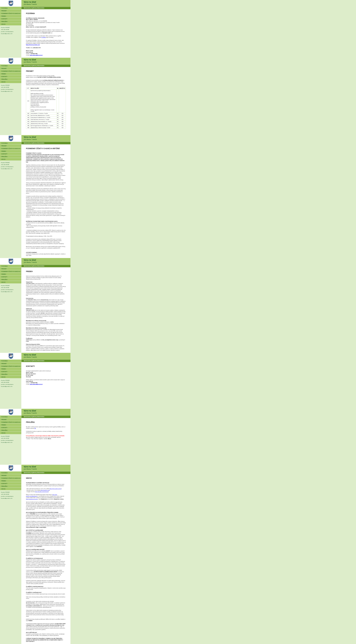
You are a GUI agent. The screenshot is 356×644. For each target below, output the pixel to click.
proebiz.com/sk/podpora (7, 31)
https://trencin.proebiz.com (33, 44)
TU (35, 428)
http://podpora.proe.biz (32, 499)
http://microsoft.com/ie (55, 488)
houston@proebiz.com (6, 33)
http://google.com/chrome (41, 491)
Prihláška (43, 37)
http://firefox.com (45, 490)
